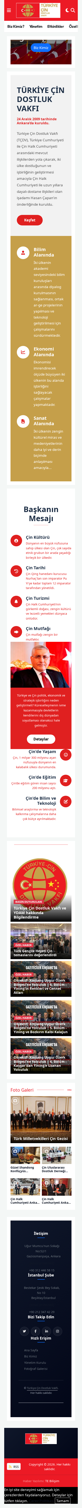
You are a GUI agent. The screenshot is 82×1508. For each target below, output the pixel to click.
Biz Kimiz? (15, 26)
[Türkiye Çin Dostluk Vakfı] (38, 10)
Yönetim (35, 26)
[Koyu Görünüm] (67, 10)
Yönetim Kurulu (35, 1363)
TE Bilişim (52, 1481)
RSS (16, 1466)
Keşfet (29, 220)
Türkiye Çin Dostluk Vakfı (42, 1388)
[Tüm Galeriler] (69, 1089)
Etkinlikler (55, 26)
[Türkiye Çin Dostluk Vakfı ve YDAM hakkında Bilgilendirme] (41, 884)
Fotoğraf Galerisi (36, 1369)
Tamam (62, 1500)
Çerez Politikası (41, 1500)
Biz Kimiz (41, 47)
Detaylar (41, 739)
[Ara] (73, 10)
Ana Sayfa (31, 1350)
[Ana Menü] (9, 10)
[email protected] (42, 1263)
